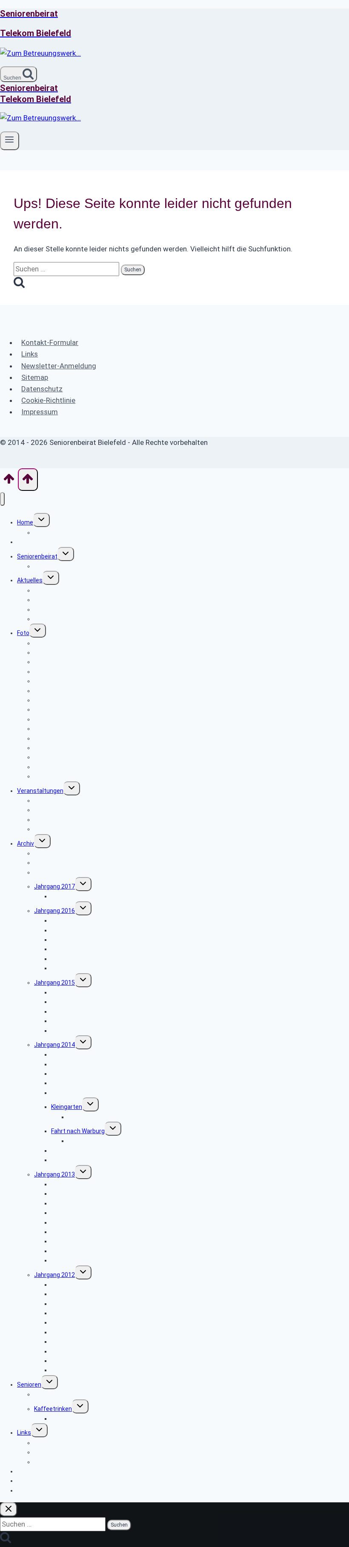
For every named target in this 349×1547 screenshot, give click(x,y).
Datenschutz (42, 389)
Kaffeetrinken (53, 1408)
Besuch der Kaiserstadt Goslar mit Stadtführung (117, 939)
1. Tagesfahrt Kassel (79, 896)
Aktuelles (30, 580)
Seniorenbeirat (37, 556)
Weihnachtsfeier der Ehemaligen (95, 1370)
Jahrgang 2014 (54, 1044)
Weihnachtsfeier (74, 1160)
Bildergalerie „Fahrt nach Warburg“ (114, 1140)
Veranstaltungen (40, 790)
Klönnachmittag (56, 1394)
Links (29, 354)
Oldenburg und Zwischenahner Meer (100, 1322)
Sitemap (34, 377)
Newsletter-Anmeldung (58, 366)
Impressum (39, 411)
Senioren (29, 1384)
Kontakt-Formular (49, 342)
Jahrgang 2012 (54, 1274)
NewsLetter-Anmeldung (50, 1490)
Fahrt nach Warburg (78, 1131)
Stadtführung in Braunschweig (93, 1212)
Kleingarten (66, 1106)
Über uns (46, 566)
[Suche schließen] (8, 1509)
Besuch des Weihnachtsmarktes (96, 1030)
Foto (23, 633)
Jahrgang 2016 (54, 910)
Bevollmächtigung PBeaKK (70, 618)
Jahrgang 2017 (54, 886)
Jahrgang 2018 (54, 872)
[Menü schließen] (2, 499)
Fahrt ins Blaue (71, 1092)
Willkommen (50, 532)
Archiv (25, 843)
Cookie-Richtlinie (48, 400)
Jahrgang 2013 (54, 1174)
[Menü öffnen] (9, 140)
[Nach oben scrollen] (9, 481)
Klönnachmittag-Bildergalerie (91, 1418)
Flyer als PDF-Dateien (63, 829)
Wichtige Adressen (60, 1442)
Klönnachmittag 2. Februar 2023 (77, 776)
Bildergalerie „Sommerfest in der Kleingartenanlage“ (139, 1117)
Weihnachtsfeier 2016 (81, 968)
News (24, 541)
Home (25, 522)
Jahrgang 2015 (54, 982)
